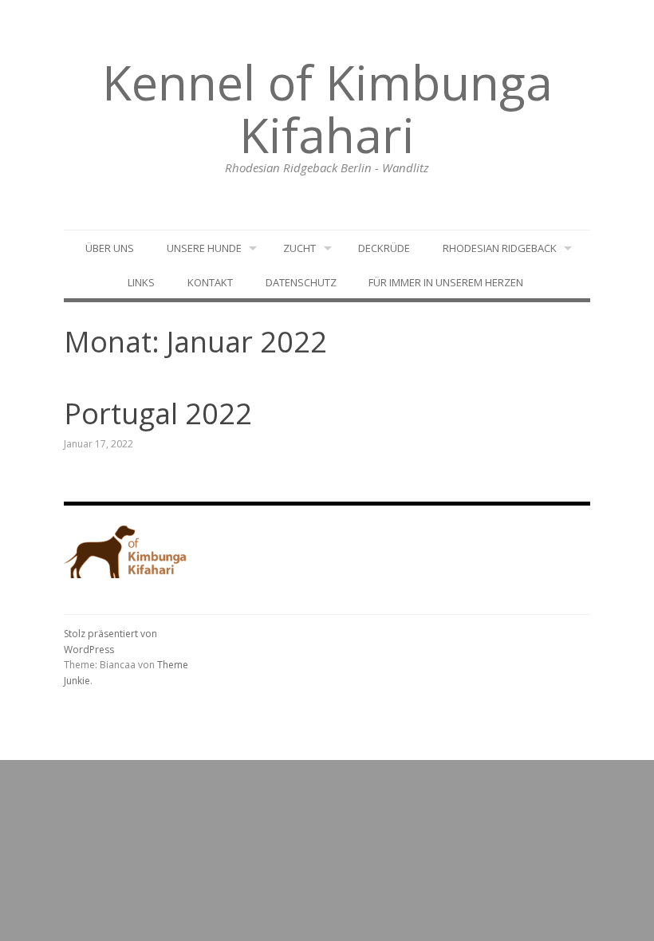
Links (141, 282)
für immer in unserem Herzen (445, 282)
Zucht (299, 248)
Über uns (109, 248)
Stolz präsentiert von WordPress (110, 641)
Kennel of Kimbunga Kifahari (327, 108)
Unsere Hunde (204, 248)
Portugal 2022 (158, 413)
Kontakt (210, 282)
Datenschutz (301, 282)
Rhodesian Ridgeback (500, 248)
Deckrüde (384, 248)
